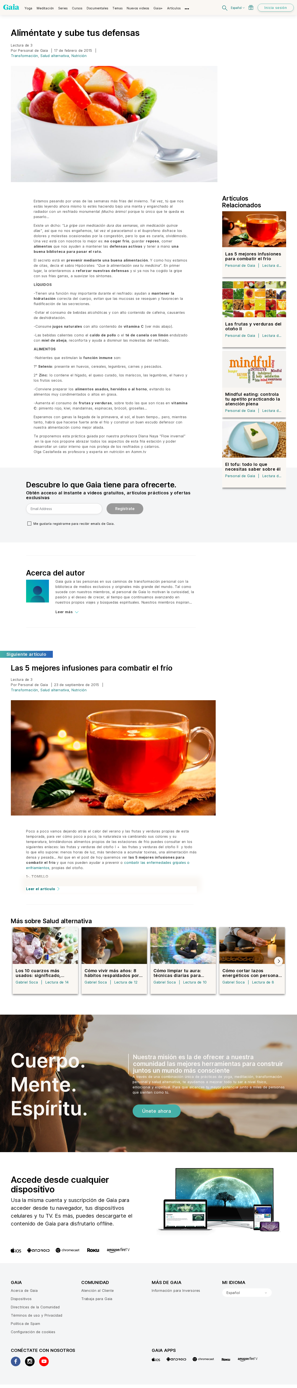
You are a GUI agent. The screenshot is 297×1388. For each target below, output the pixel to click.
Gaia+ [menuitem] (158, 8)
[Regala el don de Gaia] (251, 7)
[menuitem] (28, 6)
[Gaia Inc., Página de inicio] (11, 7)
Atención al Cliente (97, 1290)
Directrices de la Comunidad (35, 1307)
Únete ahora (156, 1111)
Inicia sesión (275, 7)
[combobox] (247, 1292)
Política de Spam (25, 1323)
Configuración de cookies (33, 1332)
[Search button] (225, 7)
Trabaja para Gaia (96, 1299)
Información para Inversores (176, 1290)
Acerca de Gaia (24, 1290)
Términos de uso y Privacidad (36, 1315)
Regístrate (125, 509)
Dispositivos (21, 1299)
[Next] (278, 961)
